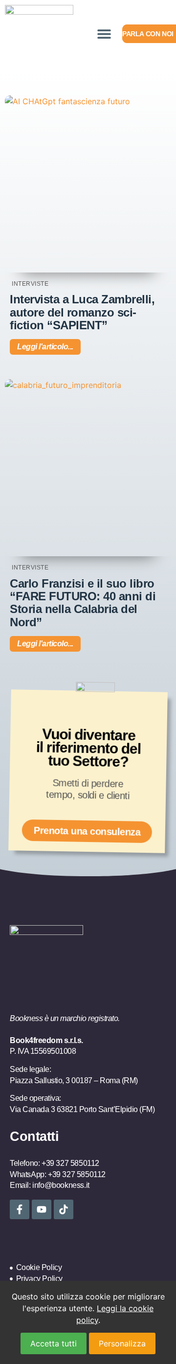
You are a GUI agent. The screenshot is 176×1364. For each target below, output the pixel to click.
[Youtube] (41, 1209)
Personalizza (122, 1343)
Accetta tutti (53, 1343)
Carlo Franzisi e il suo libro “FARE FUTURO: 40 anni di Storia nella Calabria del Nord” (82, 603)
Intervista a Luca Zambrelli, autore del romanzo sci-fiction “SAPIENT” (82, 312)
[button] (104, 34)
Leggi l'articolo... (45, 346)
